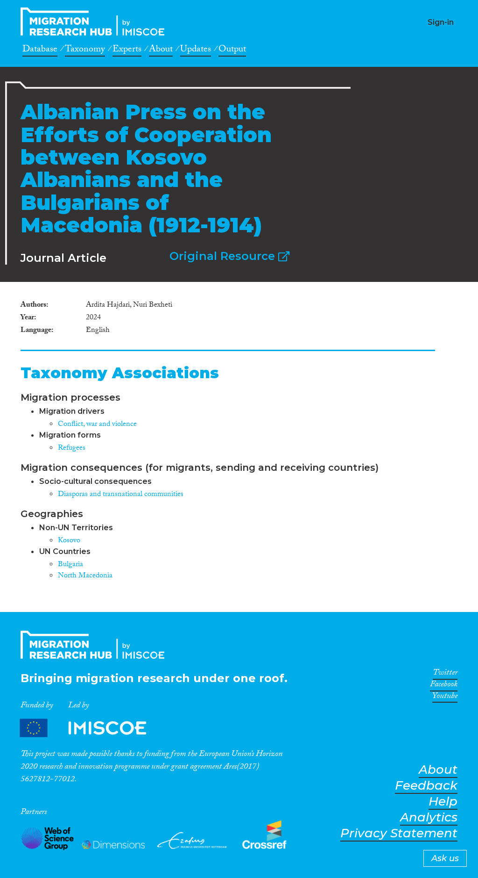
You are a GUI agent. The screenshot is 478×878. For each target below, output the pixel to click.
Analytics (428, 817)
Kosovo (69, 541)
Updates (195, 50)
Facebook (443, 685)
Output (232, 50)
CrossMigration (95, 21)
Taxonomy (85, 50)
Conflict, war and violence (97, 424)
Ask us (445, 858)
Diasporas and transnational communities (120, 495)
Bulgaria (70, 565)
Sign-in (441, 22)
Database (39, 50)
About (161, 50)
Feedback (426, 785)
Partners (91, 727)
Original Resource (223, 256)
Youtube (444, 697)
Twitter (445, 674)
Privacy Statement (398, 833)
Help (443, 801)
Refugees (71, 448)
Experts (126, 50)
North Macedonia (85, 576)
